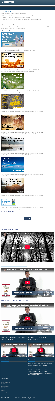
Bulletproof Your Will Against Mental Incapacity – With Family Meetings (40, 367)
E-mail (53, 2)
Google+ (43, 2)
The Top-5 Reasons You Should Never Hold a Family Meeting (40, 363)
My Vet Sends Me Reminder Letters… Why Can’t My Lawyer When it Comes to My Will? (40, 374)
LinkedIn (48, 2)
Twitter (41, 2)
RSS (46, 2)
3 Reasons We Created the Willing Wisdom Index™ (38, 365)
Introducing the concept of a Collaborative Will (37, 371)
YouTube (50, 2)
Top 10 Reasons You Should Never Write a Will (37, 369)
